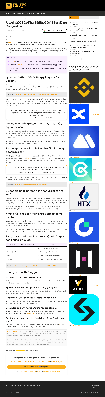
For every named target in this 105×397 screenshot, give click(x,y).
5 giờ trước (73, 49)
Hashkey (54, 362)
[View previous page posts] (82, 59)
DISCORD (58, 372)
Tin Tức (8, 13)
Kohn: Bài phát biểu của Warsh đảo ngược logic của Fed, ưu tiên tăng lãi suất (83, 46)
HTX (36, 362)
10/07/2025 (22, 31)
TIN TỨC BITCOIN (22, 372)
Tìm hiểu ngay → (77, 103)
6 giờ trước (73, 55)
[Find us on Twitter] (83, 393)
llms (98, 385)
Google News (94, 385)
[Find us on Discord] (97, 393)
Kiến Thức (29, 13)
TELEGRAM (46, 372)
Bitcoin (10, 42)
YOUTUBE (39, 372)
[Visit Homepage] (16, 6)
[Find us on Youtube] (91, 393)
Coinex (41, 362)
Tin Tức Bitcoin (13, 31)
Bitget (48, 362)
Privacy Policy (96, 387)
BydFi (60, 362)
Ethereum (30, 314)
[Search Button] (98, 13)
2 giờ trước (73, 32)
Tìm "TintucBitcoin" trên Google (56, 31)
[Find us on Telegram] (89, 393)
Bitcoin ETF (21, 65)
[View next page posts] (85, 59)
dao (60, 324)
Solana (28, 158)
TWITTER (52, 372)
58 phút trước (73, 26)
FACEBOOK (33, 372)
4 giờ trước (73, 43)
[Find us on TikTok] (95, 393)
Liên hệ (43, 13)
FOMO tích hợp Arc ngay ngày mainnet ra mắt (83, 41)
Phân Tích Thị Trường (18, 13)
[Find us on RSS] (93, 393)
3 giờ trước (73, 38)
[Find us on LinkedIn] (85, 393)
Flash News (36, 13)
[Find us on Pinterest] (87, 393)
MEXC (32, 362)
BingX (20, 362)
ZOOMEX (14, 362)
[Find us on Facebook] (81, 393)
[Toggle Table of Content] (7, 40)
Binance (26, 362)
